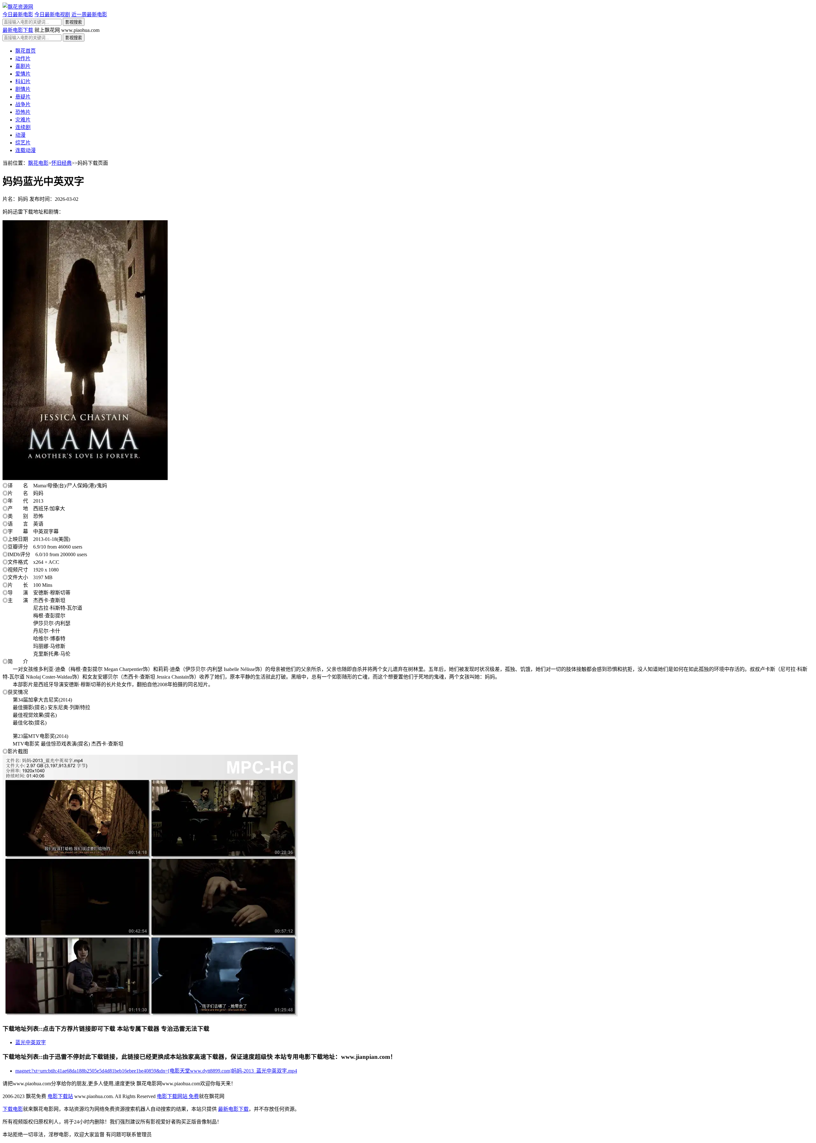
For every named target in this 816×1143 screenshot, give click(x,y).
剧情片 (23, 89)
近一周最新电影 (89, 14)
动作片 (23, 58)
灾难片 (23, 119)
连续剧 (23, 127)
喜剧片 (23, 66)
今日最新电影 (18, 14)
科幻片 (23, 81)
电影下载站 (60, 1096)
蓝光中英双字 (30, 1042)
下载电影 (13, 1109)
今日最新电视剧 (52, 14)
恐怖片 (23, 112)
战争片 (23, 104)
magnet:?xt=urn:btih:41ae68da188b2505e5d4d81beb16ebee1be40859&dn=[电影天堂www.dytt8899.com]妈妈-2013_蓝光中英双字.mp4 (156, 1071)
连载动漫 (25, 150)
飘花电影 (38, 163)
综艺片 (23, 142)
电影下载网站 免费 (178, 1096)
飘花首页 (25, 51)
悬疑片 (23, 96)
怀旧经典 (61, 163)
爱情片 (23, 73)
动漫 (20, 135)
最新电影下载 (18, 30)
